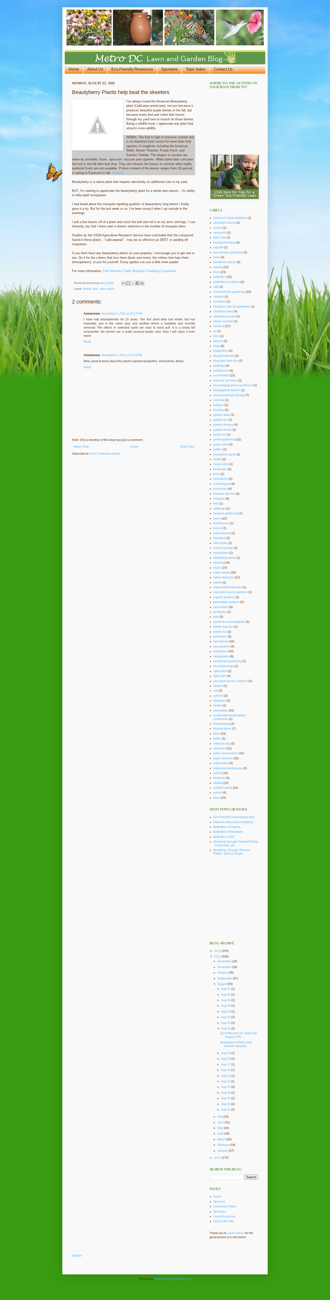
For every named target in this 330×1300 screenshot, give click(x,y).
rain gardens (221, 646)
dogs (216, 346)
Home (74, 69)
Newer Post (80, 446)
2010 (218, 1157)
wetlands (219, 778)
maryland (219, 538)
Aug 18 (226, 1058)
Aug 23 (226, 1023)
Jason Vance (235, 1233)
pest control (221, 607)
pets (216, 616)
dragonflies (220, 350)
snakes (218, 686)
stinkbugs (219, 700)
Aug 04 (226, 1098)
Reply (87, 341)
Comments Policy (224, 1206)
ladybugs (219, 508)
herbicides (220, 469)
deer (216, 336)
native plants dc (223, 577)
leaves (217, 528)
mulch (217, 567)
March (221, 1139)
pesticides (220, 612)
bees (216, 257)
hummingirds (221, 484)
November (224, 967)
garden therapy (223, 424)
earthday (219, 365)
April (220, 1133)
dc (214, 331)
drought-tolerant (223, 356)
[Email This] (123, 283)
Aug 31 (226, 989)
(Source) (118, 173)
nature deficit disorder (227, 587)
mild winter (220, 543)
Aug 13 (226, 1075)
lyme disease (222, 533)
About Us (95, 69)
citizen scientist (223, 321)
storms (217, 705)
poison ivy (220, 631)
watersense (221, 763)
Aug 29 (226, 1000)
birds (95, 288)
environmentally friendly (229, 395)
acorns (217, 228)
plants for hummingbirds (229, 622)
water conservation (225, 753)
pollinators (220, 636)
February (223, 1145)
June (221, 1122)
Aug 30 (226, 994)
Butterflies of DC (224, 837)
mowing (218, 562)
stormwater (220, 710)
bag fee (218, 247)
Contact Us (223, 69)
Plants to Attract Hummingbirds (233, 822)
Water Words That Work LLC (172, 1279)
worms (217, 792)
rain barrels (220, 641)
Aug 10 (226, 1087)
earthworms (221, 370)
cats (216, 286)
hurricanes (220, 488)
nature (217, 582)
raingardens (221, 656)
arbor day (219, 237)
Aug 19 (226, 1053)
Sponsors (169, 69)
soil (215, 690)
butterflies (219, 277)
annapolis (219, 232)
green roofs (220, 444)
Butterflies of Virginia (226, 827)
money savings (223, 548)
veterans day (221, 743)
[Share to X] (132, 283)
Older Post (187, 446)
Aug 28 (226, 1005)
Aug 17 (226, 1064)
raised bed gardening (227, 661)
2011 (218, 956)
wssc (216, 797)
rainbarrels (220, 651)
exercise (218, 400)
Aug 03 (226, 1104)
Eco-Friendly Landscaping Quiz (234, 817)
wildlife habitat (222, 788)
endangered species (226, 390)
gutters (217, 449)
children (218, 296)
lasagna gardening (225, 513)
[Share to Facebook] (137, 283)
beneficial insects (224, 262)
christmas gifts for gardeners (231, 306)
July (220, 1116)
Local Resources (224, 1216)
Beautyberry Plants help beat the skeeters (236, 1044)
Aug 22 (226, 1028)
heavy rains (221, 464)
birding (87, 288)
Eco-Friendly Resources (132, 69)
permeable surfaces (226, 602)
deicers (218, 341)
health (217, 459)
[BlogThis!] (128, 283)
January (223, 1150)
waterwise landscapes (228, 768)
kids (216, 503)
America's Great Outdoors (230, 218)
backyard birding (224, 242)
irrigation (219, 498)
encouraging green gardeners (233, 385)
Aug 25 (226, 1011)
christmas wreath (224, 316)
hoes (216, 474)
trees (216, 733)
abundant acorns (224, 222)
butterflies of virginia (226, 282)
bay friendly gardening (228, 252)
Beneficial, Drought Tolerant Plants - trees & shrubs (231, 851)
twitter (217, 738)
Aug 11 (226, 1081)
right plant (219, 676)
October (223, 972)
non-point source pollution (230, 592)
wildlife (217, 783)
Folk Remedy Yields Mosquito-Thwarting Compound (138, 271)
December (224, 961)
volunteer (219, 748)
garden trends (222, 429)
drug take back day (225, 360)
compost (218, 326)
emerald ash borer (225, 380)
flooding (218, 410)
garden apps (221, 415)
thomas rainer (222, 728)
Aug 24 (226, 1017)
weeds (217, 773)
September (225, 978)
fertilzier (218, 405)
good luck (219, 434)
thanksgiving (221, 723)
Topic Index (195, 69)
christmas (219, 301)
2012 (218, 951)
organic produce (224, 597)
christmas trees (223, 311)
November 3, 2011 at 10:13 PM (122, 313)
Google (77, 1255)
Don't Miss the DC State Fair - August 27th (238, 1035)
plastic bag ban (223, 626)
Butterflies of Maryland (228, 831)
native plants (107, 288)
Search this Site (223, 1221)
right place (220, 671)
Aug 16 (226, 1070)
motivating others (224, 558)
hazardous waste (224, 454)
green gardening (224, 439)
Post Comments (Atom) (105, 453)
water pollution (223, 758)
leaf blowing (221, 523)
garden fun (220, 420)
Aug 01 (226, 1109)
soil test (218, 695)
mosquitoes (221, 552)
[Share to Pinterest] (142, 283)
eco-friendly (221, 375)
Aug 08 (226, 1092)
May (220, 1128)
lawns (217, 518)
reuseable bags (223, 666)
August (222, 984)
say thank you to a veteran (230, 681)
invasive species (224, 494)
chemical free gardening (229, 292)
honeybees (220, 479)
